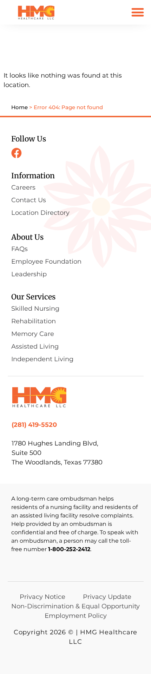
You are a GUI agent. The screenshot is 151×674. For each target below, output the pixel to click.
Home (19, 107)
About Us (27, 237)
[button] (137, 12)
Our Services (33, 297)
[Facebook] (16, 153)
